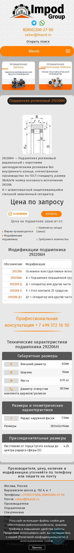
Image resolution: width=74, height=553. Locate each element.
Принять (37, 547)
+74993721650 (30, 495)
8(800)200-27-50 (38, 29)
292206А (16, 278)
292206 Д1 (15, 297)
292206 (17, 271)
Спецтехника (14, 512)
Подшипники (14, 508)
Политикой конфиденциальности (42, 537)
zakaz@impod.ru (38, 35)
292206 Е (16, 290)
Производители (16, 504)
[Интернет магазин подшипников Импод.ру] (37, 10)
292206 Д (16, 284)
